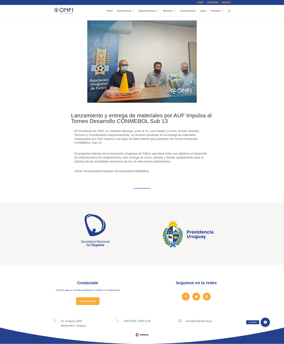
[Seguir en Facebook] (186, 297)
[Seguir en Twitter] (196, 297)
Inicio (109, 11)
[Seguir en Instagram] (207, 297)
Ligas (203, 11)
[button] (265, 322)
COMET (200, 2)
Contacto (216, 11)
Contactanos (88, 301)
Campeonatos (188, 11)
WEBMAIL (226, 2)
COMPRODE (212, 2)
